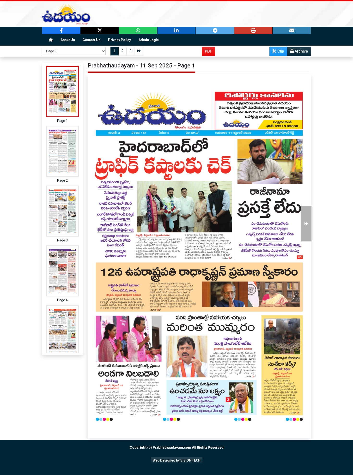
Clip (280, 51)
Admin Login (149, 40)
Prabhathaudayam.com (172, 447)
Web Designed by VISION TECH (177, 460)
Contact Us (91, 40)
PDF (208, 51)
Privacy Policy (119, 40)
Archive (301, 51)
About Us (68, 40)
